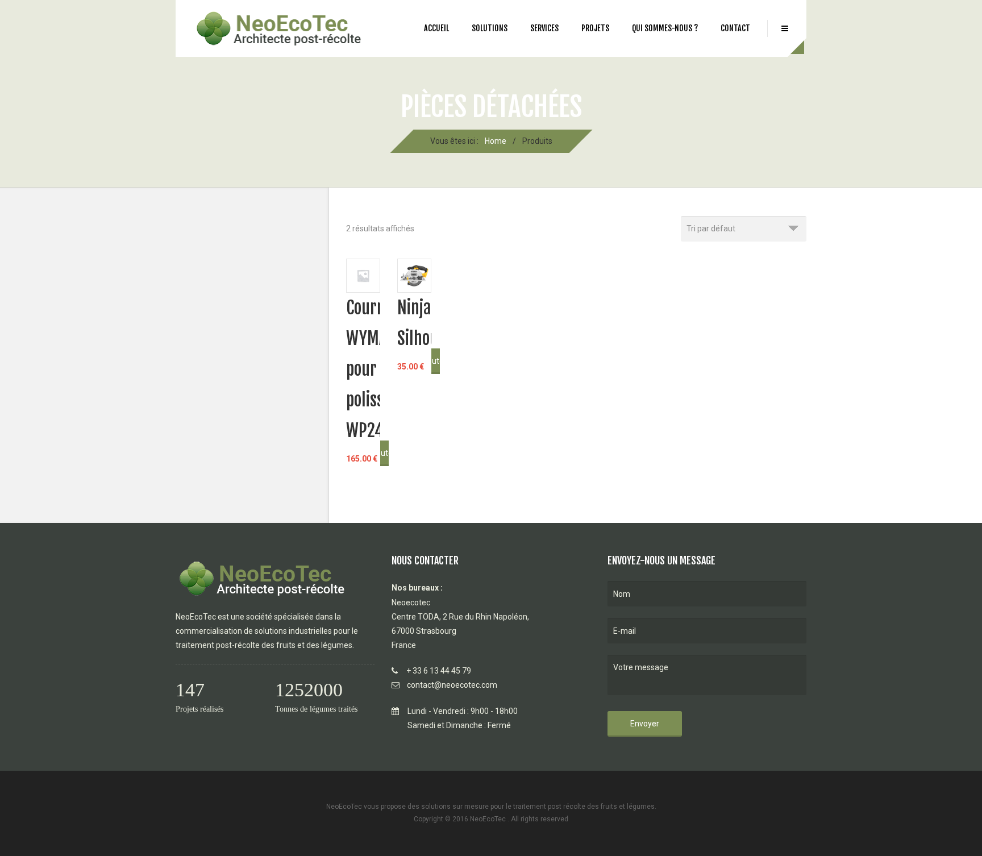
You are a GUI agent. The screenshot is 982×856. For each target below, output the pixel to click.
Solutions (489, 28)
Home (495, 141)
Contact (735, 28)
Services (544, 28)
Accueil (436, 28)
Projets (595, 28)
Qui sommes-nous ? (665, 28)
